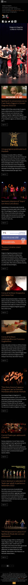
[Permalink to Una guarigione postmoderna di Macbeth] (14, 132)
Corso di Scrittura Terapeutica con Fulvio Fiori (13, 294)
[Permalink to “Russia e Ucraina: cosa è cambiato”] (14, 230)
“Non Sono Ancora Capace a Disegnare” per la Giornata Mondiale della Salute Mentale (13, 389)
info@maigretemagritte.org (17, 10)
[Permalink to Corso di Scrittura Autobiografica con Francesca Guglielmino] (14, 320)
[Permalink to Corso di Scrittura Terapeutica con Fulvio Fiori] (14, 276)
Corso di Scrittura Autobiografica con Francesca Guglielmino (12, 339)
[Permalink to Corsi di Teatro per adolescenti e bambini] (14, 418)
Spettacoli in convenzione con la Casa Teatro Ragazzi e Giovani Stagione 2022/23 (13, 103)
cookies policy (21, 578)
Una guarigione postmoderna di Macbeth (13, 150)
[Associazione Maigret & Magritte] (5, 16)
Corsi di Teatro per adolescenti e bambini (13, 436)
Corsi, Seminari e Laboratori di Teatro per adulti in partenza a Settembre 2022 (13, 483)
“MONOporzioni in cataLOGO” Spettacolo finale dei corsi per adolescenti (13, 534)
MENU (5, 1)
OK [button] (14, 583)
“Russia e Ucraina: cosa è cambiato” (11, 248)
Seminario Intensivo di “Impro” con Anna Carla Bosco (13, 202)
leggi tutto (4, 124)
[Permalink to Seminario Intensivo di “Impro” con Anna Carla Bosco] (14, 182)
